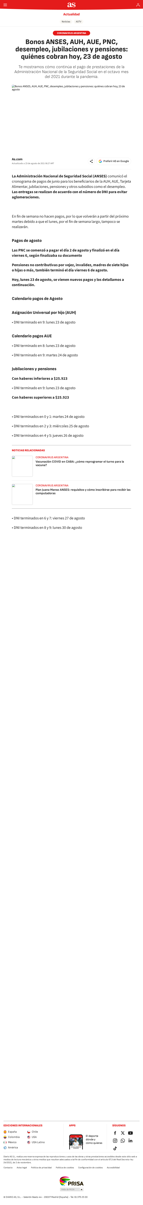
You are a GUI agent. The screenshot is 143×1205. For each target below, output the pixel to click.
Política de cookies (65, 1167)
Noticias (66, 21)
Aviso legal (22, 1167)
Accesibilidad (113, 1167)
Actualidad (71, 14)
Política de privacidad (41, 1167)
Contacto (8, 1167)
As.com (17, 159)
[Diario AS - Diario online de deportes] (71, 5)
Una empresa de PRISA (71, 1181)
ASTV (78, 21)
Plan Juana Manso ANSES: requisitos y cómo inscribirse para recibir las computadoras (83, 491)
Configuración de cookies (90, 1167)
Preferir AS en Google (116, 161)
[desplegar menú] (5, 4)
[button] (91, 161)
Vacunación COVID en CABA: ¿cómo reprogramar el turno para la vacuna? (80, 463)
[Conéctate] (138, 5)
